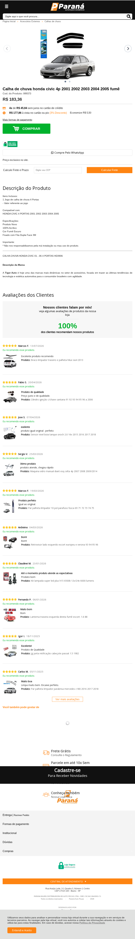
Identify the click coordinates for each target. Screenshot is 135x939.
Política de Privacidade (92, 922)
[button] (65, 81)
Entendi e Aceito (22, 930)
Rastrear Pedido (21, 815)
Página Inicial (9, 21)
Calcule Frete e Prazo (16, 170)
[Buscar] (129, 16)
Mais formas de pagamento (17, 119)
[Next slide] (128, 48)
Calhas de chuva (53, 21)
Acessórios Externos (30, 21)
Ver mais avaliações (67, 699)
